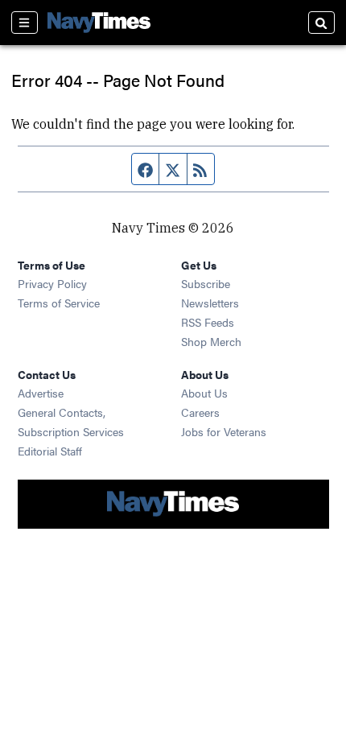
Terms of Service (59, 303)
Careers (200, 412)
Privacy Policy (52, 283)
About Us (204, 393)
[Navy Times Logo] (98, 22)
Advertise (41, 393)
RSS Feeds (207, 322)
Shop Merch (211, 341)
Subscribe (205, 283)
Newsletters (210, 303)
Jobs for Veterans (223, 431)
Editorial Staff (50, 451)
